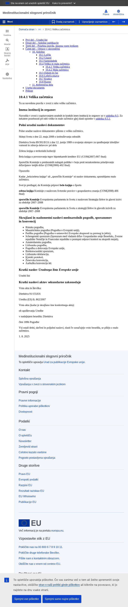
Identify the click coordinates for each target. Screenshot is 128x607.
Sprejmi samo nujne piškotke (62, 599)
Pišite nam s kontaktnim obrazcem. (39, 558)
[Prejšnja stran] (113, 22)
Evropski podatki (28, 479)
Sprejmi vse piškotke (26, 599)
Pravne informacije (30, 400)
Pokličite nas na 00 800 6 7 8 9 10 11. (41, 547)
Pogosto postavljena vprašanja (37, 457)
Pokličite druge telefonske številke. (39, 552)
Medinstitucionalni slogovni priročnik (29, 12)
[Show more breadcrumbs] (40, 29)
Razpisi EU (25, 485)
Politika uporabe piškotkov (34, 406)
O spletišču (25, 435)
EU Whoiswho (27, 496)
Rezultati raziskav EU (31, 490)
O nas (22, 429)
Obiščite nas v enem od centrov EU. (40, 563)
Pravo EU (24, 474)
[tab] (7, 32)
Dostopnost (25, 411)
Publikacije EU (27, 502)
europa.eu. (57, 530)
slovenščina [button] (118, 14)
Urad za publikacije (64, 362)
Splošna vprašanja (30, 378)
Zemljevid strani (28, 446)
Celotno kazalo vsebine (32, 452)
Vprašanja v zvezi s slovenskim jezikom (42, 384)
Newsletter (25, 441)
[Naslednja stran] (123, 22)
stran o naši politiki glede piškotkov (59, 584)
